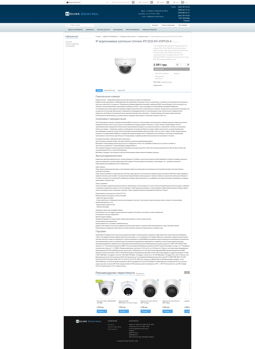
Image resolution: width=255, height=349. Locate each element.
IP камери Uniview (143, 36)
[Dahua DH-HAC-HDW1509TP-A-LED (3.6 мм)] (128, 288)
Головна (98, 36)
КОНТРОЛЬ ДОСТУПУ (103, 29)
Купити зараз (159, 69)
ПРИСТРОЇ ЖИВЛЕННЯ (132, 29)
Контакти (155, 25)
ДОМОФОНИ (90, 29)
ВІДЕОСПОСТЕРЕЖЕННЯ (75, 29)
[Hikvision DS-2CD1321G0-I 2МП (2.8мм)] (150, 288)
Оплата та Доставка (168, 25)
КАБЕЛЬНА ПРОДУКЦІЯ (150, 29)
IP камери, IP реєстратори (127, 36)
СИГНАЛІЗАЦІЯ (117, 29)
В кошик (101, 311)
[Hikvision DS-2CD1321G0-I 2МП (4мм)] (172, 288)
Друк (177, 73)
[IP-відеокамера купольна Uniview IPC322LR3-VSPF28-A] (125, 65)
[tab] (99, 90)
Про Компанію (182, 25)
